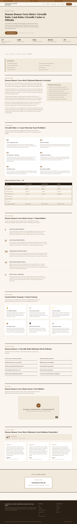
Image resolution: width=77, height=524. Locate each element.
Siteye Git (69, 4)
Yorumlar (62, 4)
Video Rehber (42, 67)
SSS (58, 4)
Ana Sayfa (6, 54)
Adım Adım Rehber (41, 510)
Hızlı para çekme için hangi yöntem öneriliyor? (21, 373)
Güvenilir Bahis (18, 54)
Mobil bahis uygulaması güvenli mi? (56, 358)
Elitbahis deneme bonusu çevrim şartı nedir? (21, 362)
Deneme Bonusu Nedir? (12, 63)
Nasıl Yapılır (53, 4)
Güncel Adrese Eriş (11, 33)
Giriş (43, 4)
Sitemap (57, 506)
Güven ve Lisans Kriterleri (45, 65)
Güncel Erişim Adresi (44, 69)
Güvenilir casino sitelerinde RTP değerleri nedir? (21, 366)
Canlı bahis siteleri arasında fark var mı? (21, 370)
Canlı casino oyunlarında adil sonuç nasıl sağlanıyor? (56, 373)
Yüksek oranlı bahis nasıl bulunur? (56, 370)
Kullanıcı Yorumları (11, 69)
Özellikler (48, 4)
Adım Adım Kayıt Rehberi (13, 65)
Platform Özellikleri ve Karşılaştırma (47, 63)
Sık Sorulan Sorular (12, 67)
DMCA (57, 510)
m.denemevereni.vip (38, 482)
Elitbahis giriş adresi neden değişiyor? (56, 362)
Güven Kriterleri (41, 512)
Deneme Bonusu (12, 54)
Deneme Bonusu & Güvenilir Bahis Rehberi (11, 4)
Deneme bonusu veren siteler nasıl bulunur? (21, 358)
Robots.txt (58, 508)
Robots (68, 521)
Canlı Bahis (24, 54)
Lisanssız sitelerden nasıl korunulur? (56, 366)
